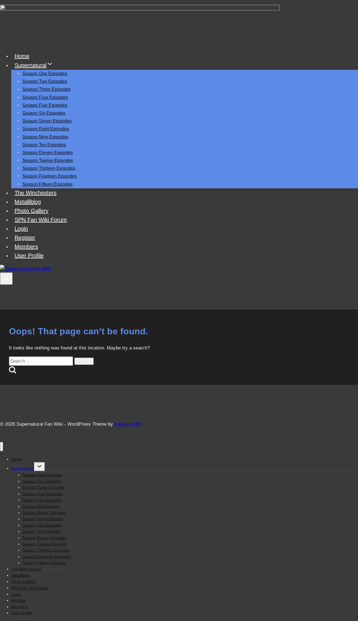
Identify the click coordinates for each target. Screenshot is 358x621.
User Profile (29, 255)
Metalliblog (28, 202)
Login (21, 229)
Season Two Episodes (44, 81)
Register (25, 238)
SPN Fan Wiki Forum (41, 220)
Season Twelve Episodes (47, 160)
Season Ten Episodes (44, 144)
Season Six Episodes (43, 113)
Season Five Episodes (44, 105)
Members (26, 247)
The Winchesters (35, 193)
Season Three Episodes (46, 89)
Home (22, 56)
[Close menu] (1, 446)
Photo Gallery (31, 211)
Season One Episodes (44, 73)
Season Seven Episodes (47, 121)
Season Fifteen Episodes (47, 184)
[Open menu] (6, 278)
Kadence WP (128, 424)
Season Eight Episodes (45, 128)
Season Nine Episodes (45, 137)
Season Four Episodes (45, 97)
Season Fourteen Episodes (49, 176)
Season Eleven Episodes (47, 152)
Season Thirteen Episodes (48, 168)
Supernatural (22, 468)
